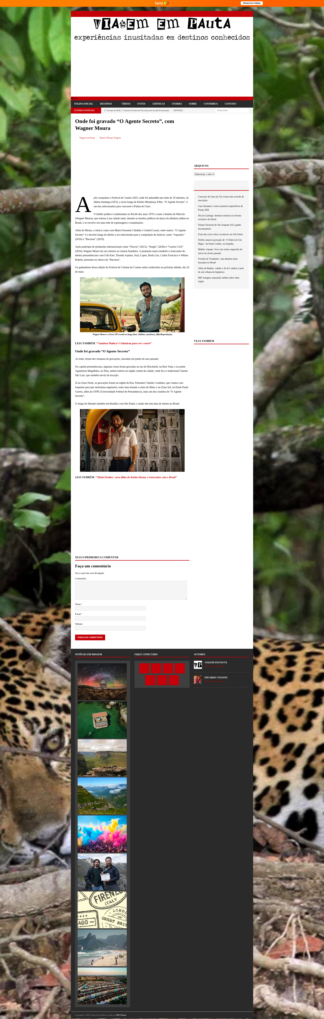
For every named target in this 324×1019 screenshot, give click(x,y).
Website (79, 624)
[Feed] (250, 14)
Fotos (141, 104)
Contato (230, 104)
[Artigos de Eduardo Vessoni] (198, 682)
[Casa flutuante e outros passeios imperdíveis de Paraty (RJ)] (102, 719)
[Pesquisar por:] (232, 110)
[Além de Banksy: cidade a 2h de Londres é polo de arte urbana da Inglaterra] (102, 985)
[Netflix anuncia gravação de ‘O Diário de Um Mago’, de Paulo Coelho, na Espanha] (102, 871)
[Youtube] (232, 14)
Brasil (102, 137)
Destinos (106, 104)
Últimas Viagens (113, 137)
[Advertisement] (162, 69)
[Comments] (240, 185)
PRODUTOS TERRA (252, 3)
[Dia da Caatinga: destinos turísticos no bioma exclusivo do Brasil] (102, 757)
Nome (78, 604)
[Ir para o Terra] (162, 3)
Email (78, 614)
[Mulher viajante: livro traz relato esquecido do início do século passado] (102, 909)
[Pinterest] (238, 14)
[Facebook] (215, 14)
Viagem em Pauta (87, 137)
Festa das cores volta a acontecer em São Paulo (220, 234)
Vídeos (126, 104)
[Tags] (221, 185)
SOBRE (193, 104)
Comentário (80, 578)
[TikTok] (244, 14)
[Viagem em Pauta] (162, 40)
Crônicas (158, 104)
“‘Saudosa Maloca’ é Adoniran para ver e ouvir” (124, 343)
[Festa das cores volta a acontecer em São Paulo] (102, 833)
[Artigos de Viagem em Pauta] (198, 667)
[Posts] (203, 185)
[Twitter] (221, 14)
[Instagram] (227, 14)
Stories (177, 104)
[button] (74, 98)
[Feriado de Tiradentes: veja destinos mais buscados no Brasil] (102, 947)
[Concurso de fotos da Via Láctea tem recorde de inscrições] (102, 681)
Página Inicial (83, 104)
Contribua (211, 104)
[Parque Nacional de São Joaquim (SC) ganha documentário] (102, 795)
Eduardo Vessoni (216, 677)
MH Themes (121, 1015)
